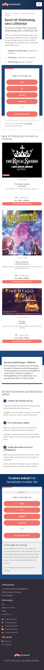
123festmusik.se (10, 622)
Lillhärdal (7, 15)
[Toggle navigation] (39, 4)
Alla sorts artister (22, 114)
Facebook (7, 641)
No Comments (22, 262)
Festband (16, 13)
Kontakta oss (7, 614)
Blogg (4, 611)
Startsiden (8, 13)
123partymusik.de (11, 626)
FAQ (3, 604)
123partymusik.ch (11, 632)
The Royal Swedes (22, 184)
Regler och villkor (8, 607)
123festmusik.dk (10, 619)
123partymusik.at (11, 629)
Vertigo (22, 321)
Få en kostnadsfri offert (22, 204)
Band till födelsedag (28, 13)
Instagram (8, 644)
